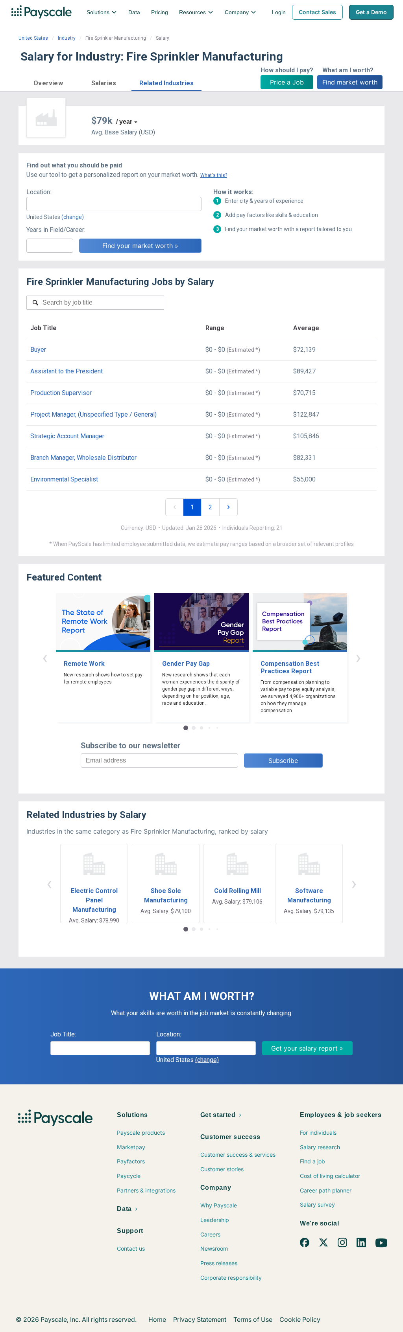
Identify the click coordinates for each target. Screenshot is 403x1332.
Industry (67, 38)
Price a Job (287, 82)
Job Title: (63, 1034)
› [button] (358, 657)
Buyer (38, 349)
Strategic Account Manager (67, 436)
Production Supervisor (61, 393)
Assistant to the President (66, 371)
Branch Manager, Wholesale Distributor (83, 457)
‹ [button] (45, 657)
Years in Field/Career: (55, 229)
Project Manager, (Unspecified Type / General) (93, 414)
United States (33, 38)
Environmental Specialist (64, 479)
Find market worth (349, 82)
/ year (124, 121)
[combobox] (114, 204)
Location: (38, 192)
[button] (48, 82)
